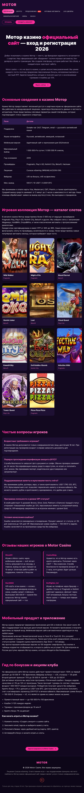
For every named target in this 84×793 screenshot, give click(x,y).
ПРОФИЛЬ (8, 22)
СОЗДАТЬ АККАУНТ (25, 22)
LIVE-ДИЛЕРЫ (68, 11)
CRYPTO (19, 11)
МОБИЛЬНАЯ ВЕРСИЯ (11, 16)
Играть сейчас (41, 85)
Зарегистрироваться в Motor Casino (40, 749)
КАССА (33, 16)
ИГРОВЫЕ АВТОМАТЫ (52, 11)
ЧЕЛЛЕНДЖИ (8, 11)
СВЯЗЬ (24, 16)
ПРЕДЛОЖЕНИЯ (33, 11)
